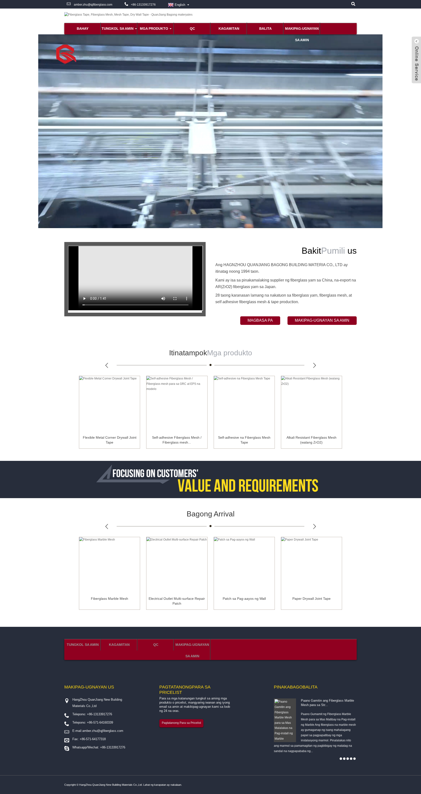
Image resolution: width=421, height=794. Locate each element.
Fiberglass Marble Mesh (109, 598)
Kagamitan (229, 28)
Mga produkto (154, 28)
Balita (265, 28)
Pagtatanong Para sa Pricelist (181, 723)
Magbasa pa (260, 320)
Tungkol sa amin (118, 28)
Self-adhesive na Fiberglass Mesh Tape (244, 440)
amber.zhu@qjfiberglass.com (92, 4)
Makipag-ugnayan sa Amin (302, 30)
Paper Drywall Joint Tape (311, 598)
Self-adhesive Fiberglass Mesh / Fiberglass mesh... (176, 440)
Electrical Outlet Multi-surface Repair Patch (177, 601)
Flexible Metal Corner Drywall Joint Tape (109, 440)
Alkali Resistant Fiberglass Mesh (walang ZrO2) (311, 440)
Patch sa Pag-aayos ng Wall (244, 598)
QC (192, 28)
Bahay (82, 28)
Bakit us (329, 251)
